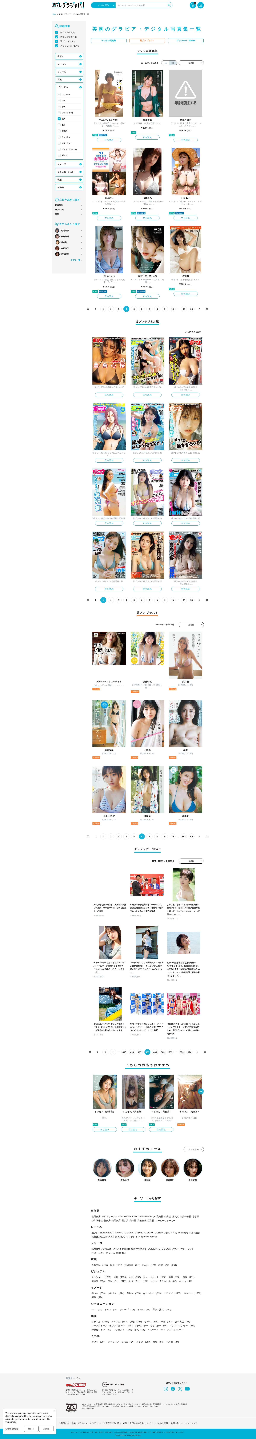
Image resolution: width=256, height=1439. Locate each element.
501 (170, 1052)
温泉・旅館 (162, 1309)
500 (163, 1052)
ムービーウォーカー (165, 1220)
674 (189, 1052)
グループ (128, 1309)
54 (191, 600)
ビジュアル (62, 87)
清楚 (98, 1297)
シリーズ (61, 72)
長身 (63, 125)
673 (182, 1052)
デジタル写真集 (67, 32)
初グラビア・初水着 (121, 1342)
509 (191, 836)
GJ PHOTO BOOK (144, 1232)
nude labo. (121, 1253)
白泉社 (133, 1220)
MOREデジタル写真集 (166, 1232)
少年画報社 (97, 1220)
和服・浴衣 (168, 1265)
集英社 (175, 1216)
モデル (152, 1321)
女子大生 (183, 1321)
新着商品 (59, 205)
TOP (54, 14)
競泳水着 (132, 1265)
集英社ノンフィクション (127, 1236)
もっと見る (193, 1149)
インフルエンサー (183, 1325)
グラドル (101, 1321)
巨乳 (63, 100)
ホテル (144, 1309)
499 (155, 1052)
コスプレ (100, 1265)
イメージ (61, 164)
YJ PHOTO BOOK (124, 1232)
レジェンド (123, 1329)
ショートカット (67, 113)
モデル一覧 (75, 260)
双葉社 (151, 1220)
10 (172, 309)
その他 (60, 187)
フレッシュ (66, 137)
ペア (97, 1309)
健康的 (64, 131)
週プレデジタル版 (68, 37)
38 (191, 309)
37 (184, 309)
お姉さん (116, 1293)
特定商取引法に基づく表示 (115, 1423)
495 (124, 1052)
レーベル (61, 64)
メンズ (144, 1342)
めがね (149, 1265)
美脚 (63, 119)
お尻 (63, 107)
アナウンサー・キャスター (152, 1325)
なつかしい (153, 1293)
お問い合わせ (176, 1423)
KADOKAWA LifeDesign (143, 1216)
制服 (116, 1265)
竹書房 (107, 1220)
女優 (136, 1321)
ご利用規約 (64, 1423)
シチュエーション (65, 172)
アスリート (156, 1329)
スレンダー (66, 94)
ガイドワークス (109, 1216)
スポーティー (67, 143)
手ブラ (99, 1342)
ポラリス (110, 1253)
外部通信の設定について (140, 1423)
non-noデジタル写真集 (189, 1232)
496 (132, 1052)
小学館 (195, 1216)
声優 (167, 1321)
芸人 (140, 1329)
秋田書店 (96, 1216)
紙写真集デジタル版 (102, 1249)
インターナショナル (69, 149)
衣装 (59, 79)
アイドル (120, 1321)
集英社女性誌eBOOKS (103, 1236)
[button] (201, 1092)
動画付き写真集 (139, 1249)
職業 (59, 179)
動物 (159, 1342)
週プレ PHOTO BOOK (103, 1232)
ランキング (60, 210)
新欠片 (125, 1220)
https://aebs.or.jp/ (88, 1408)
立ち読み (109, 140)
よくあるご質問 (161, 1423)
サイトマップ (191, 1423)
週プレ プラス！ (67, 41)
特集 (57, 214)
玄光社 (160, 1216)
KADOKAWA (124, 1216)
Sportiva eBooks (149, 1236)
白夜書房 (141, 1220)
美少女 (99, 1293)
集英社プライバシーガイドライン (86, 1423)
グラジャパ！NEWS (69, 46)
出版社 (60, 56)
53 (184, 600)
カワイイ (173, 1293)
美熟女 (134, 1293)
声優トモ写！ (98, 1253)
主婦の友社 (185, 1216)
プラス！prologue (121, 1249)
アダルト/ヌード (175, 1329)
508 (184, 836)
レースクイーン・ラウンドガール (112, 1325)
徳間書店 (116, 1220)
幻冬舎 (167, 1216)
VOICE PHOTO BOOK (159, 1249)
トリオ (112, 1309)
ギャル (64, 155)
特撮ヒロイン (102, 1329)
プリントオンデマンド (183, 1249)
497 (139, 1052)
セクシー (193, 1293)
